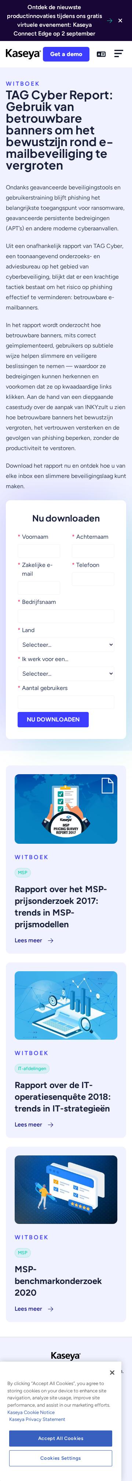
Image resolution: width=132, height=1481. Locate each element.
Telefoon (85, 564)
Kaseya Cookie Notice (31, 1412)
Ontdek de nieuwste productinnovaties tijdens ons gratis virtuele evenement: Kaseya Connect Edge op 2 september (54, 20)
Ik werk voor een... (43, 659)
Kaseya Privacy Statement (37, 1419)
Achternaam (90, 536)
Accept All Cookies (61, 1438)
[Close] (112, 1373)
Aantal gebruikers (42, 687)
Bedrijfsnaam (37, 601)
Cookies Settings (60, 1458)
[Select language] (101, 54)
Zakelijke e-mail (35, 569)
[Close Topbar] (120, 20)
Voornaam (33, 536)
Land (26, 630)
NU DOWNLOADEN (53, 719)
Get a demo (66, 54)
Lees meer (28, 940)
